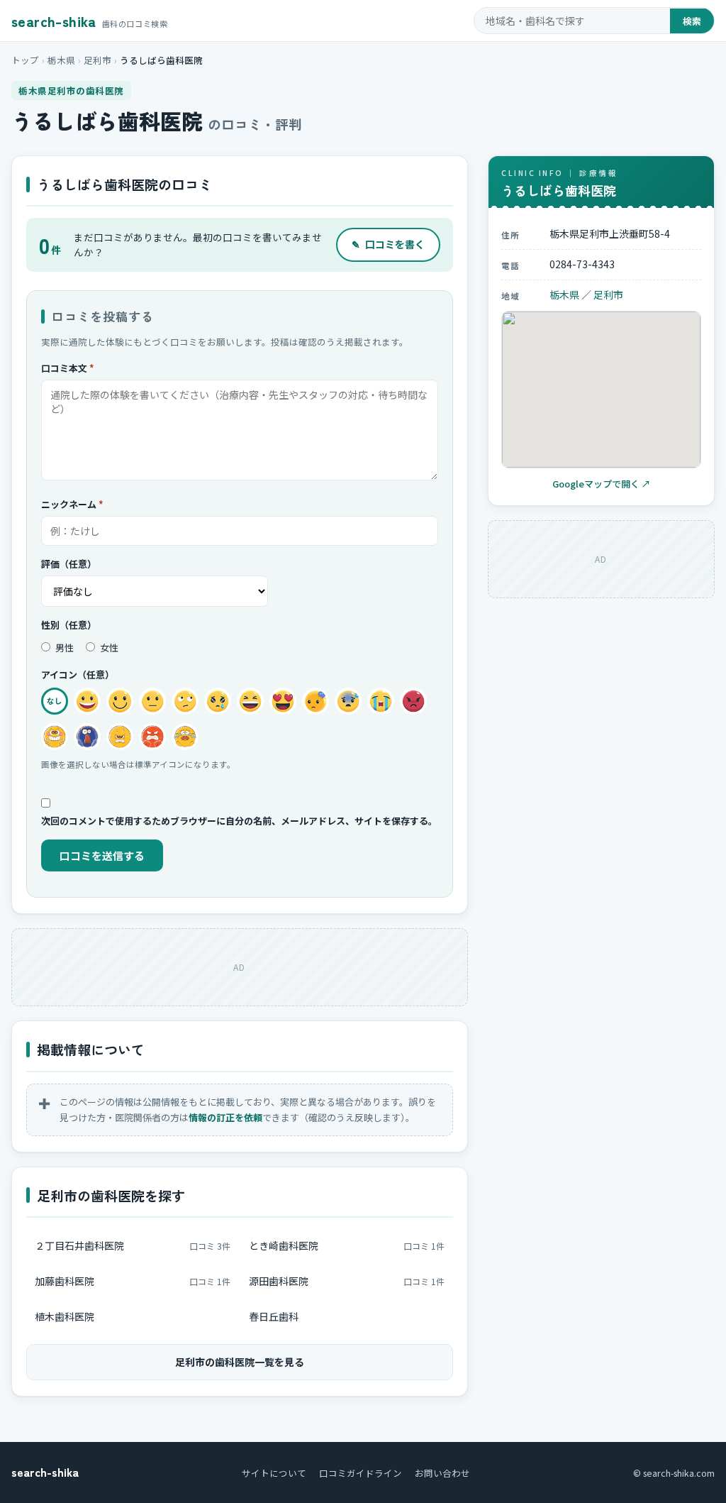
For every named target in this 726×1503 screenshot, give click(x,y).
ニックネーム (72, 504)
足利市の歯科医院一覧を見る (239, 1362)
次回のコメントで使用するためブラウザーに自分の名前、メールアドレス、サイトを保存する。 (239, 820)
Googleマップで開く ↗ (601, 483)
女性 (108, 647)
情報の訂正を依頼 (225, 1117)
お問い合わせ (442, 1473)
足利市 (97, 60)
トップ (25, 60)
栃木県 (61, 60)
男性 (63, 647)
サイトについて (274, 1473)
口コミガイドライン (360, 1473)
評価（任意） (68, 564)
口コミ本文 (67, 368)
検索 (692, 21)
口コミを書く (388, 244)
